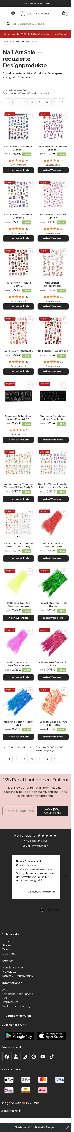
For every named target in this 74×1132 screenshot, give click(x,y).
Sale (12, 41)
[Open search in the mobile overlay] (36, 23)
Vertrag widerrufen (18, 1015)
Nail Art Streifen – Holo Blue (18, 723)
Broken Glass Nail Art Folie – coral (53, 723)
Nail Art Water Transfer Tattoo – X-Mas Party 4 (53, 485)
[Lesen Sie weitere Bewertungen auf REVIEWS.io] (50, 910)
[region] (35, 876)
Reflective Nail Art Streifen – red (53, 545)
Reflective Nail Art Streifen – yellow (18, 604)
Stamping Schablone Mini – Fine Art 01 (53, 417)
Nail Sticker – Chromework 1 (53, 284)
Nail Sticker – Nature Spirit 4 (53, 216)
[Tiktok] (51, 1056)
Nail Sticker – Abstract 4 (53, 350)
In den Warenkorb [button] (18, 170)
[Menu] (8, 13)
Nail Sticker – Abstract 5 (18, 350)
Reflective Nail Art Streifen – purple (18, 664)
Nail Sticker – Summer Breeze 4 (18, 148)
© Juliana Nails (11, 1111)
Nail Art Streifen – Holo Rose (53, 664)
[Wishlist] (30, 115)
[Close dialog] (68, 1127)
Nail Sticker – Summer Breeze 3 (53, 148)
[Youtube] (42, 1056)
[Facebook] (6, 1056)
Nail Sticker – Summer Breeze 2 (18, 216)
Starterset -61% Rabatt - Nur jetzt (36, 1127)
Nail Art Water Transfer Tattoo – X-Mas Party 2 (18, 545)
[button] (64, 13)
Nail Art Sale (22, 41)
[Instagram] (24, 1056)
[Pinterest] (33, 1056)
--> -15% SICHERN (52, 811)
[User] (15, 1056)
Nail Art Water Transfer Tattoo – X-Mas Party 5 (18, 485)
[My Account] (13, 13)
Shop (5, 41)
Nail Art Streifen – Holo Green (53, 604)
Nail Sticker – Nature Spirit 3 (18, 284)
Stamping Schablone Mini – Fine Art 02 (18, 417)
